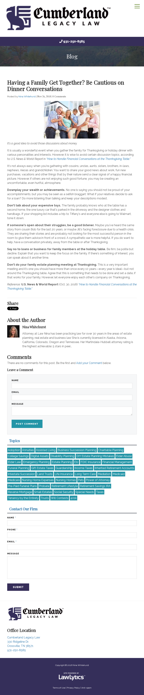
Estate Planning (62, 462)
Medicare (14, 480)
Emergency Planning (36, 462)
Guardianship (63, 468)
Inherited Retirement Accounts (114, 468)
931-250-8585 (74, 41)
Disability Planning (62, 456)
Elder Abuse (124, 456)
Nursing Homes (66, 480)
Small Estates (43, 492)
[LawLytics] (72, 676)
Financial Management (117, 462)
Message (18, 404)
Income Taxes (83, 468)
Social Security (63, 492)
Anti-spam (86, 688)
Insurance (90, 462)
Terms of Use (59, 688)
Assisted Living (45, 450)
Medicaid (119, 474)
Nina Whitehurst (27, 96)
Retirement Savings (95, 486)
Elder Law (14, 462)
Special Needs (84, 492)
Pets (81, 480)
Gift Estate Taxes (42, 468)
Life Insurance (64, 474)
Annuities (28, 450)
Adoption (14, 450)
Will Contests (59, 498)
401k (73, 498)
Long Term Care (85, 474)
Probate (44, 486)
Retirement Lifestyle (64, 486)
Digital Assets (40, 456)
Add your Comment (89, 363)
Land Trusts (45, 474)
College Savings (18, 456)
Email (15, 392)
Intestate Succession (21, 474)
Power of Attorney (98, 480)
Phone (12, 529)
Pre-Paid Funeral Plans (22, 486)
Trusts (45, 498)
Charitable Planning (110, 450)
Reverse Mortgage (20, 492)
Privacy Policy (73, 688)
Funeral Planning (18, 468)
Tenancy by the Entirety (23, 498)
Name (15, 380)
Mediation (104, 474)
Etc (76, 462)
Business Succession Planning (77, 450)
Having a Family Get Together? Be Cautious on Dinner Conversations (65, 85)
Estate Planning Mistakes (95, 456)
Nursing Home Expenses (38, 480)
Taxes (100, 492)
